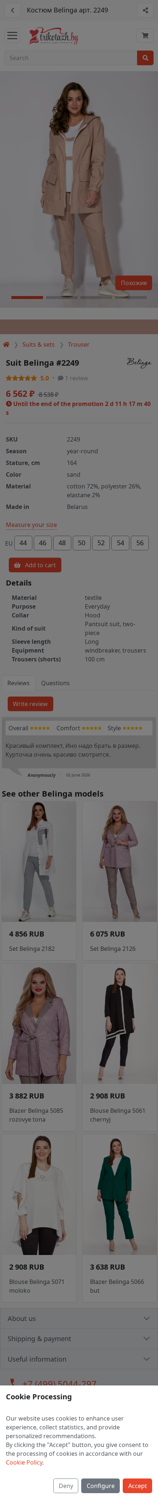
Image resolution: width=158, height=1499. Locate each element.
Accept (137, 1486)
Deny (66, 1486)
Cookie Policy (24, 1462)
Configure (101, 1486)
